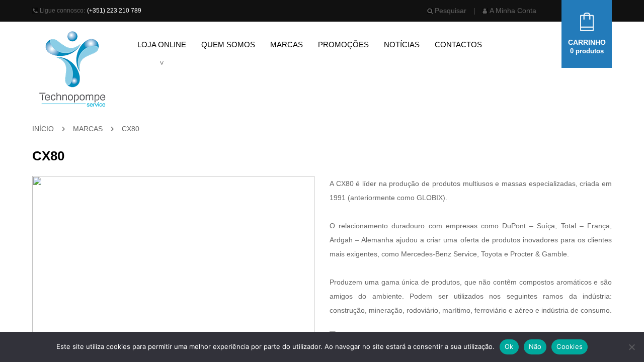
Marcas (286, 44)
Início (43, 129)
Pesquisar (450, 11)
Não (535, 346)
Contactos (458, 44)
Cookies (569, 346)
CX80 (130, 129)
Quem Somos (228, 44)
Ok (509, 346)
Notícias (402, 44)
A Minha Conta (513, 11)
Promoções (343, 44)
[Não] (631, 347)
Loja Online (161, 44)
